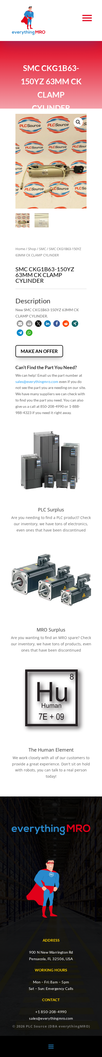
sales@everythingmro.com (36, 381)
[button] (78, 122)
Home (20, 248)
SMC (42, 248)
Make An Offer (39, 351)
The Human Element (51, 750)
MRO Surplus (51, 630)
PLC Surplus (51, 509)
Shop (32, 248)
